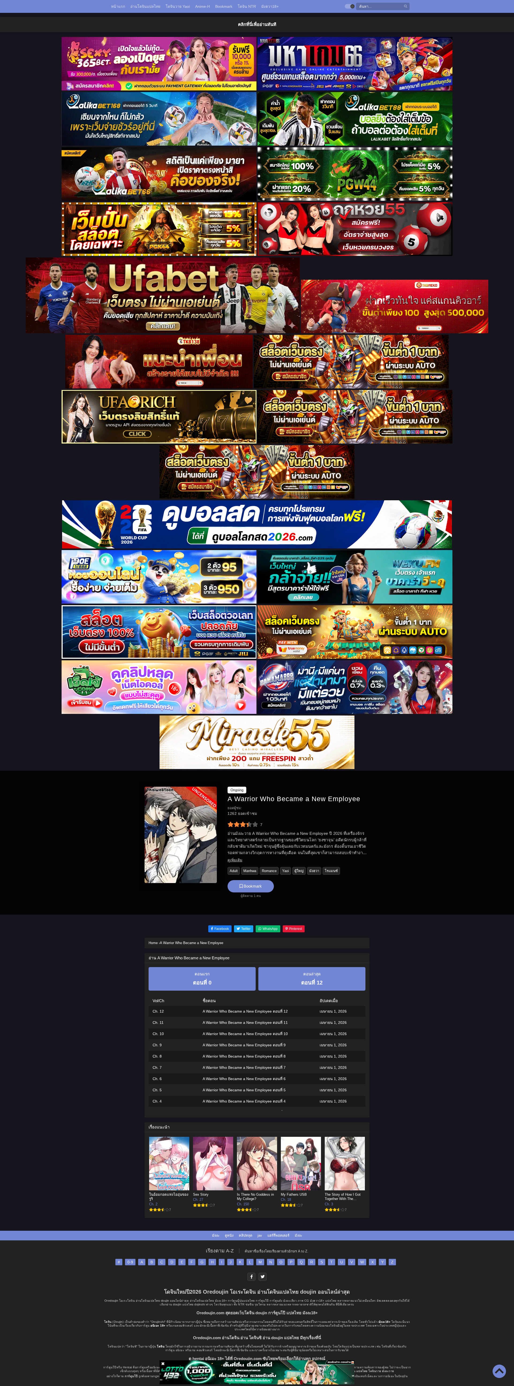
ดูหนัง (229, 1235)
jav (260, 1235)
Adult (234, 871)
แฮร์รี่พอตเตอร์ (278, 1235)
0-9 (130, 1262)
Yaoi (285, 871)
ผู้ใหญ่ (299, 871)
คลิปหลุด (245, 1235)
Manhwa (249, 871)
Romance (269, 871)
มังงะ (216, 1235)
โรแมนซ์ (331, 871)
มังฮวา (314, 871)
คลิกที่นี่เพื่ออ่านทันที (257, 24)
